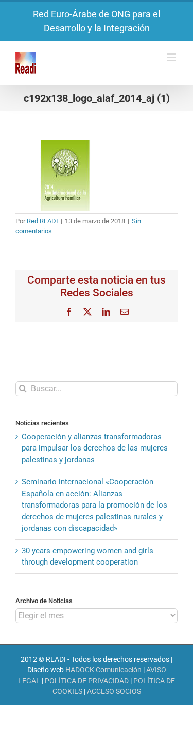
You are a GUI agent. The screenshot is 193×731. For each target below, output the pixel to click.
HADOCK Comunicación (103, 670)
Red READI (42, 221)
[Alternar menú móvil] (172, 57)
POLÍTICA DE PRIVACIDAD (87, 681)
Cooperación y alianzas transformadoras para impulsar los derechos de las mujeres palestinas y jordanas (95, 448)
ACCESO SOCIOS (114, 691)
